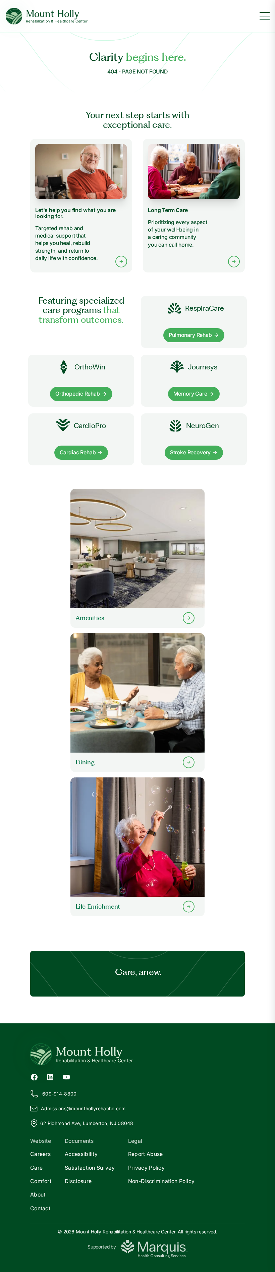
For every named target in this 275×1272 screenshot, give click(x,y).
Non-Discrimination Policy (161, 1181)
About (38, 1194)
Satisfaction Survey (90, 1167)
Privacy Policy (146, 1167)
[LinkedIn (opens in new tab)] (50, 1076)
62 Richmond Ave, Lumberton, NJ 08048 (86, 1123)
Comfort (40, 1181)
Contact (40, 1208)
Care (36, 1167)
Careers (40, 1154)
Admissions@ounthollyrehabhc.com (83, 1108)
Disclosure (78, 1181)
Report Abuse (145, 1154)
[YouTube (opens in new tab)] (66, 1076)
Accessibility (81, 1154)
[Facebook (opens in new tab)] (34, 1076)
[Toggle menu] (265, 16)
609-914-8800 (59, 1094)
